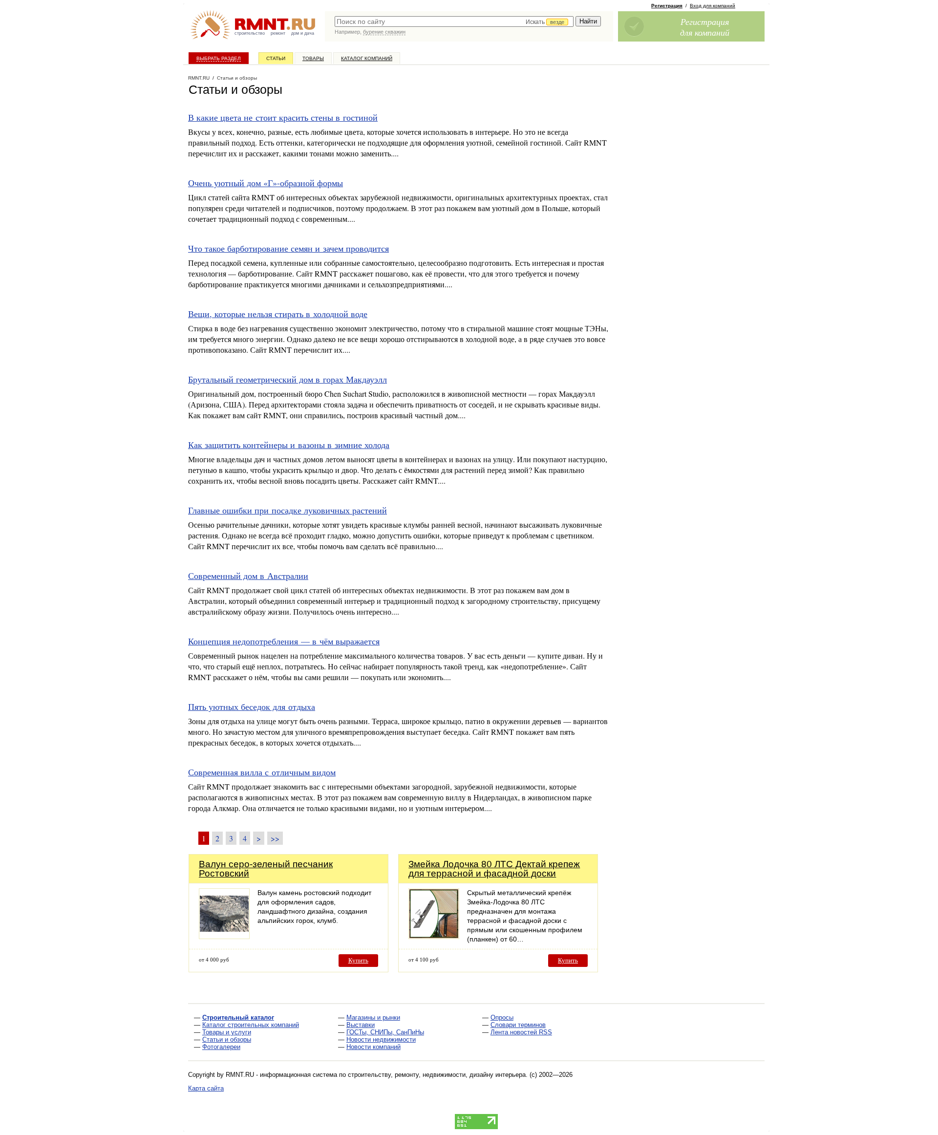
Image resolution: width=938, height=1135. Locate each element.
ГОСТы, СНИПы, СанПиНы (385, 1032)
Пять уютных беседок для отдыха (251, 706)
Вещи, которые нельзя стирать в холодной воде (277, 314)
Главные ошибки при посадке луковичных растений (287, 510)
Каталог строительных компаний (250, 1024)
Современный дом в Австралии (248, 575)
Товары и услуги (226, 1032)
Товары (313, 58)
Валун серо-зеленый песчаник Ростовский (266, 868)
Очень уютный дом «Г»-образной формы (265, 183)
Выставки (360, 1024)
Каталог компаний (366, 58)
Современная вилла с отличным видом (262, 772)
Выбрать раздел (218, 58)
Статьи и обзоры (226, 1039)
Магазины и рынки (373, 1017)
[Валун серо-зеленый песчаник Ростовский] (224, 936)
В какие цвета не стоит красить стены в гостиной (283, 117)
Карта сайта (206, 1088)
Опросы (501, 1017)
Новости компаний (373, 1046)
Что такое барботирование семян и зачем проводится (288, 248)
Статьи (275, 58)
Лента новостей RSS (521, 1032)
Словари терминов (518, 1024)
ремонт (278, 33)
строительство (249, 33)
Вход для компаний (712, 5)
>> (275, 838)
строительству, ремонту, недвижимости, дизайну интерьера (437, 1074)
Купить (358, 960)
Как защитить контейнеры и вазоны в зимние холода (288, 444)
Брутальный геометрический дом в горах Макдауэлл (287, 379)
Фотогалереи (221, 1046)
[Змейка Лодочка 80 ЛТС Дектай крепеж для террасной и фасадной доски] (434, 936)
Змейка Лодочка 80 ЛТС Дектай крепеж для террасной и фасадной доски (494, 868)
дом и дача (302, 33)
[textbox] (454, 21)
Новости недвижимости (381, 1039)
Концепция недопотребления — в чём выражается (284, 641)
